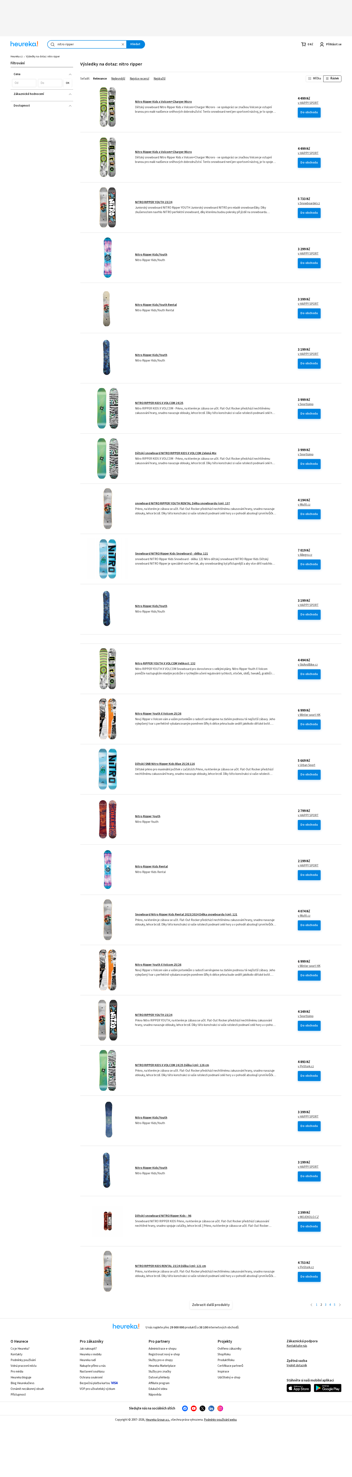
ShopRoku (224, 1354)
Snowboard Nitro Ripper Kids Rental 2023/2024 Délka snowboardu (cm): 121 (186, 914)
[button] (24, 83)
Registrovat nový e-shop (164, 1354)
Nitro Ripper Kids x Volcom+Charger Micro (163, 102)
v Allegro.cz (305, 555)
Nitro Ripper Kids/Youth (151, 254)
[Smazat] (123, 44)
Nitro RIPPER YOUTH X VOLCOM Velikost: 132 (165, 663)
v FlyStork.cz (306, 1066)
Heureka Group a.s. (157, 1420)
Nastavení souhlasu (92, 1371)
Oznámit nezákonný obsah (27, 1389)
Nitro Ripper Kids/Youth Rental (156, 305)
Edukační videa (157, 1389)
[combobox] (87, 44)
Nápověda (154, 1394)
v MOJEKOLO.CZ (308, 1217)
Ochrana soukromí (91, 1377)
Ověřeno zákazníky (229, 1349)
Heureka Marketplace (162, 1366)
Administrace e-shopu (162, 1349)
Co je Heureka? (20, 1349)
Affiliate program (158, 1383)
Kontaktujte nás (297, 1346)
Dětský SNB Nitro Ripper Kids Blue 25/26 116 (165, 764)
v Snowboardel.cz (309, 203)
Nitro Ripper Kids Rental (151, 866)
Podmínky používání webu (220, 1420)
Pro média (17, 1371)
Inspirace (223, 1371)
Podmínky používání (23, 1360)
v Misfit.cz (304, 505)
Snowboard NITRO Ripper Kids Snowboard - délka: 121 (171, 554)
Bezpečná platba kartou (95, 1383)
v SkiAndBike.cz (308, 665)
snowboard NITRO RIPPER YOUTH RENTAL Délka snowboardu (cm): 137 (182, 503)
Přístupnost (18, 1394)
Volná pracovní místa (23, 1366)
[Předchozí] (311, 1305)
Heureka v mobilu (90, 1354)
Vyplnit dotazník (297, 1365)
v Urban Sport (306, 765)
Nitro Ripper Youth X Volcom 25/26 (158, 714)
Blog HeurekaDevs (22, 1383)
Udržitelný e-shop (229, 1377)
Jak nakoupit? (88, 1349)
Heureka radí (88, 1360)
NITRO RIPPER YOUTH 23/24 (153, 202)
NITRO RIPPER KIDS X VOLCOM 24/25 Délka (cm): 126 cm (172, 1065)
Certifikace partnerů (230, 1366)
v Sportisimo (306, 404)
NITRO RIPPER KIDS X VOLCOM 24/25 (159, 403)
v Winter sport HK (309, 715)
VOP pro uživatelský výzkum (97, 1389)
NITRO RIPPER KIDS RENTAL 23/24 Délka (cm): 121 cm (170, 1266)
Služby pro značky (159, 1371)
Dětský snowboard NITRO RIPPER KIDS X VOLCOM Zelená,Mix (175, 453)
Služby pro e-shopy (160, 1360)
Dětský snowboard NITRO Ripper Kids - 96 (163, 1216)
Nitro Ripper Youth (147, 816)
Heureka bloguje (21, 1377)
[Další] (339, 1305)
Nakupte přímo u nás (93, 1366)
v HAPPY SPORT (308, 103)
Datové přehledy (159, 1377)
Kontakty (16, 1354)
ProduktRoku (226, 1360)
